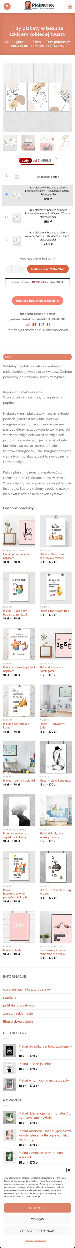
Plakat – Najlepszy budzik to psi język (15, 612)
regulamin (10, 997)
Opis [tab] (8, 357)
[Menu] (7, 6)
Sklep (36, 42)
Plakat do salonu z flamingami (51, 669)
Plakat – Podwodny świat (52, 725)
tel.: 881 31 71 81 (37, 324)
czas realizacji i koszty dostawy (27, 989)
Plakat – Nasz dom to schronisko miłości (53, 556)
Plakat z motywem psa (54, 611)
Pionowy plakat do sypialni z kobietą (15, 835)
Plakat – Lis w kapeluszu (55, 780)
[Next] (65, 97)
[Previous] (10, 97)
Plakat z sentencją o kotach (16, 725)
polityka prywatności (35, 1240)
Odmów (37, 1219)
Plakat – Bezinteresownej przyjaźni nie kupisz (16, 893)
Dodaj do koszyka (48, 269)
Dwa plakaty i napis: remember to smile (52, 952)
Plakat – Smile (12, 950)
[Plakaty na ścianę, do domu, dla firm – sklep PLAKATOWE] (39, 6)
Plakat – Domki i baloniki (19, 780)
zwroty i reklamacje (18, 1013)
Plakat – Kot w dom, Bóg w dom (55, 892)
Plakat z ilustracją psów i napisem (19, 669)
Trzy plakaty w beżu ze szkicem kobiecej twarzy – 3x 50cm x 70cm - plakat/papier (48, 213)
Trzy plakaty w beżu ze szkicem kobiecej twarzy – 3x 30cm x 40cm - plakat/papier (48, 191)
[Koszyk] (70, 6)
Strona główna (16, 42)
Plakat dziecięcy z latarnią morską (51, 835)
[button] (69, 1170)
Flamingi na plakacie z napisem (17, 556)
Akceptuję (37, 1208)
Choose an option (48, 176)
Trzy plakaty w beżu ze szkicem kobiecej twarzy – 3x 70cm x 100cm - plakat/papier (48, 236)
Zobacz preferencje (37, 1231)
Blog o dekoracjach (18, 1021)
